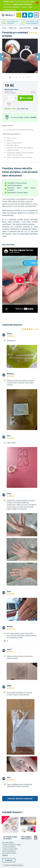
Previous (1, 22)
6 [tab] (27, 77)
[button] (15, 98)
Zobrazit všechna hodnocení (20, 798)
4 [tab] (20, 77)
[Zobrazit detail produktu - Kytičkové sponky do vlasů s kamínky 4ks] (10, 825)
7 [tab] (30, 77)
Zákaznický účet (24, 17)
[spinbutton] (11, 98)
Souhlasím (8, 860)
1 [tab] (10, 77)
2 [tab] (13, 77)
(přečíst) (5, 855)
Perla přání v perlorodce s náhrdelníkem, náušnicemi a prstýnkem (27, 839)
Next (38, 22)
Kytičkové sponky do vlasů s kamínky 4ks (10, 839)
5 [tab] (23, 77)
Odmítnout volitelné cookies (13, 865)
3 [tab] (17, 77)
